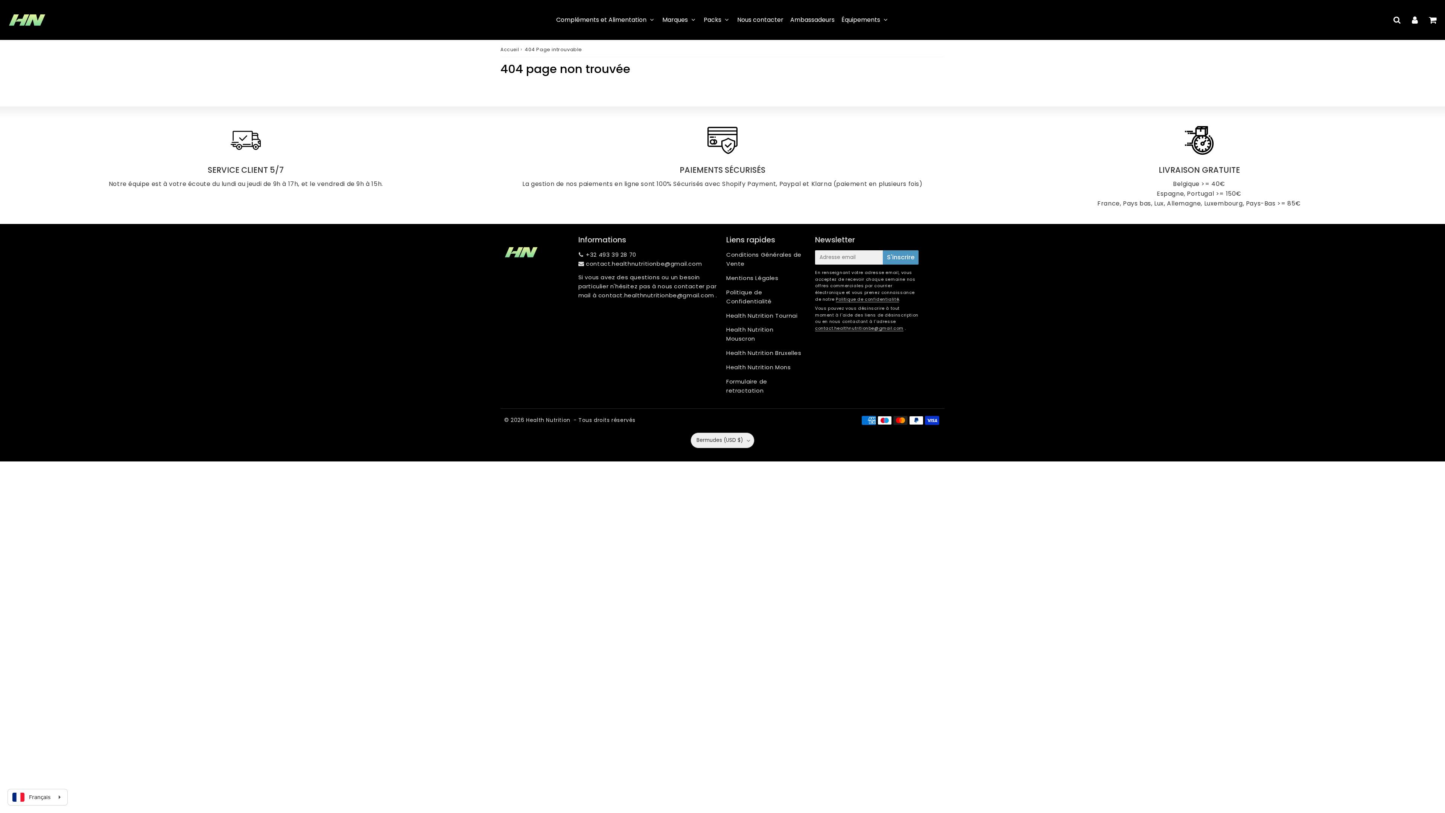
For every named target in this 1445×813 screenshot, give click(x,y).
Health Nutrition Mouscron (750, 334)
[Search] (1397, 20)
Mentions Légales (752, 278)
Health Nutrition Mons (758, 367)
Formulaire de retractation (746, 386)
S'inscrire (900, 257)
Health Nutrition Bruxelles (764, 353)
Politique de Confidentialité (749, 296)
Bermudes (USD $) (720, 440)
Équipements (860, 19)
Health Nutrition (548, 420)
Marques (675, 19)
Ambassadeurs (812, 19)
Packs (712, 19)
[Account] (1414, 20)
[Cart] (1432, 20)
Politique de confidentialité (867, 299)
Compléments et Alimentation (601, 19)
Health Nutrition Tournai (761, 316)
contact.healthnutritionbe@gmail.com (644, 264)
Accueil (509, 49)
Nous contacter (760, 19)
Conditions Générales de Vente (764, 259)
